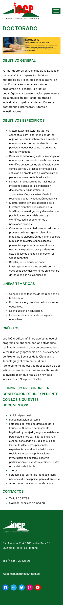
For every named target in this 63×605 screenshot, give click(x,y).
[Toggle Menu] (56, 10)
